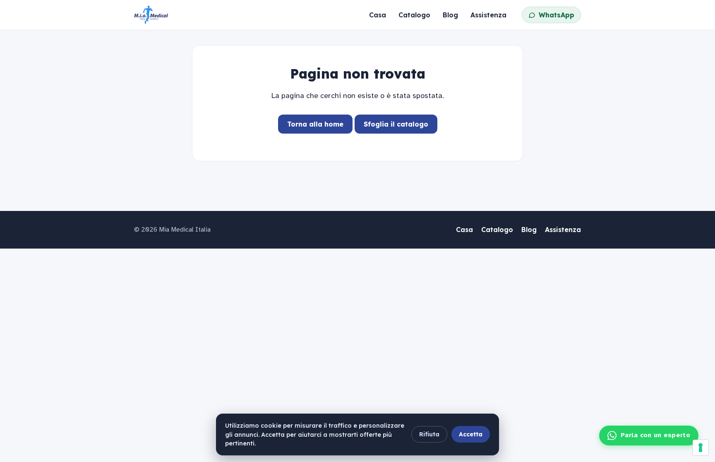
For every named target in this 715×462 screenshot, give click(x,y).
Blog (450, 15)
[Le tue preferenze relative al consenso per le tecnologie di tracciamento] (700, 447)
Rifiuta (429, 434)
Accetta (470, 434)
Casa (377, 15)
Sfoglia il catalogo (396, 124)
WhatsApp (556, 15)
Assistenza (488, 15)
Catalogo (414, 15)
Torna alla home (315, 124)
